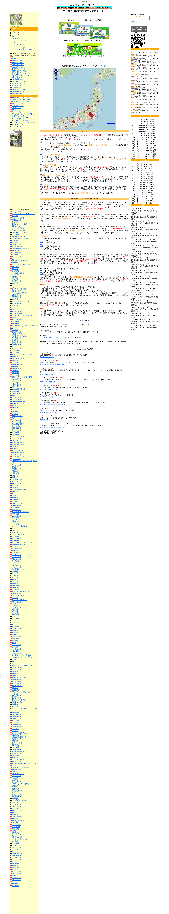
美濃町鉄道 (15, 712)
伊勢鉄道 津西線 (18, 403)
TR (13, 285)
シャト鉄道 (15, 275)
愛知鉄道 (15, 305)
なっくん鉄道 (16, 659)
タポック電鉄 (16, 506)
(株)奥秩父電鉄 (17, 743)
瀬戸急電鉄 (15, 757)
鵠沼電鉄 (15, 798)
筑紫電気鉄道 (16, 739)
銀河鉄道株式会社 (18, 790)
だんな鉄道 (15, 271)
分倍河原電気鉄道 (18, 867)
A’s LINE (15, 851)
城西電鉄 (15, 786)
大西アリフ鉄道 (17, 416)
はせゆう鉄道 (16, 581)
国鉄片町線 (15, 651)
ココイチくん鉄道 (18, 589)
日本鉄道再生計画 (18, 273)
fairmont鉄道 (16, 845)
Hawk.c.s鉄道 (16, 426)
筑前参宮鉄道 (16, 679)
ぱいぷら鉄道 (16, 649)
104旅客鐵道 (16, 827)
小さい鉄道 (15, 720)
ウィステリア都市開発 (19, 289)
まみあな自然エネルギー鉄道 (22, 665)
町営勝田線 (15, 729)
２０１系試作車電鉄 (19, 489)
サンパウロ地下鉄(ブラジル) (21, 126)
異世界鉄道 (15, 324)
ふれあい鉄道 (16, 332)
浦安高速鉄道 (16, 861)
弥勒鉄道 (15, 610)
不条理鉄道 (15, 755)
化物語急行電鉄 (17, 810)
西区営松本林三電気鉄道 (20, 512)
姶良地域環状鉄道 (18, 452)
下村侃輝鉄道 (16, 338)
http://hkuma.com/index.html (49, 412)
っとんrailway (16, 565)
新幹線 (14, 59)
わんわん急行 (16, 825)
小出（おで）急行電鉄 (19, 700)
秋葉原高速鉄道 (17, 735)
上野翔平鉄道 (16, 242)
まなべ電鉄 (15, 551)
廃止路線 (15, 360)
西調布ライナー (17, 636)
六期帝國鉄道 (16, 725)
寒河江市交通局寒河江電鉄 (21, 591)
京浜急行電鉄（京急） (19, 73)
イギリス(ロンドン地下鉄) (21, 118)
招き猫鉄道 (15, 863)
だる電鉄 (15, 647)
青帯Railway (16, 226)
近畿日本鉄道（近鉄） (19, 81)
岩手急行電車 (16, 369)
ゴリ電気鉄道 (16, 804)
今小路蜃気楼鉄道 (18, 751)
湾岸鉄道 (15, 367)
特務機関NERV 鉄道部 (19, 401)
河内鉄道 (15, 532)
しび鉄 (14, 563)
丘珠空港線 (15, 823)
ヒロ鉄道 (15, 383)
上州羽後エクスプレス (19, 677)
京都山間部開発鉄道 (19, 236)
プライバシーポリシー (19, 40)
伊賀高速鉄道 (16, 277)
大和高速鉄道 (16, 469)
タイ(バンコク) (17, 112)
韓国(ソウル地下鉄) (18, 116)
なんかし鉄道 (16, 847)
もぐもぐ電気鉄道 (18, 228)
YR (13, 287)
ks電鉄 (14, 604)
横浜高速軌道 (16, 696)
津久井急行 (15, 641)
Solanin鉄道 (15, 585)
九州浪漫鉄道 (16, 220)
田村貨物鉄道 (16, 430)
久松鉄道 (15, 530)
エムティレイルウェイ (19, 600)
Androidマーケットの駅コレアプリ (54, 337)
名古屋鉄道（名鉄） (19, 79)
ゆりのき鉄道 (16, 244)
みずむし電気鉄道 (18, 436)
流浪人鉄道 (15, 522)
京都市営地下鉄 (17, 364)
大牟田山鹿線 (16, 344)
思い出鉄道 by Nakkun (19, 336)
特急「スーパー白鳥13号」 (21, 692)
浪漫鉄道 (15, 356)
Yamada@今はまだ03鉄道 (20, 232)
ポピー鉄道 (15, 267)
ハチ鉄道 (15, 849)
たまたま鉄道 (16, 516)
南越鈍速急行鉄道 (18, 444)
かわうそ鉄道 (16, 645)
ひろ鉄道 (15, 309)
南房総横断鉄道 (17, 342)
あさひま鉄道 (16, 722)
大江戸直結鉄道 (17, 319)
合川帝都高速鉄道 (18, 853)
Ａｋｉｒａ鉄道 (17, 257)
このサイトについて (19, 34)
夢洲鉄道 (15, 583)
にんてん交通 (16, 397)
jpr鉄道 (14, 495)
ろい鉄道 (15, 802)
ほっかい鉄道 (16, 465)
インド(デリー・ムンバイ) (21, 120)
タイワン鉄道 (16, 348)
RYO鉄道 (15, 346)
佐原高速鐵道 (16, 770)
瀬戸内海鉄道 (16, 634)
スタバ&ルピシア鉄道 (19, 293)
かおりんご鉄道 (17, 669)
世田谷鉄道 (15, 473)
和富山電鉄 (15, 446)
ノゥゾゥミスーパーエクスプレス (23, 214)
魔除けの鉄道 (16, 602)
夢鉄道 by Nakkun (18, 334)
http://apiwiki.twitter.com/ (48, 374)
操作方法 (15, 36)
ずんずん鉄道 (16, 871)
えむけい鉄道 (16, 422)
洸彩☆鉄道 (15, 639)
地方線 (14, 620)
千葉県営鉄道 (16, 753)
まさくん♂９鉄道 (18, 450)
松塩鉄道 (15, 688)
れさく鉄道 (15, 886)
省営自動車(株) (17, 745)
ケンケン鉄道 (16, 808)
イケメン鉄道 (16, 835)
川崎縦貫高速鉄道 (18, 821)
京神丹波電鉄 (16, 483)
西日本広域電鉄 (17, 702)
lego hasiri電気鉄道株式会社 (21, 265)
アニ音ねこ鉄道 (17, 548)
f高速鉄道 (15, 362)
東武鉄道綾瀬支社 (18, 246)
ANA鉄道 (15, 598)
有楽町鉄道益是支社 (19, 389)
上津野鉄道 (15, 833)
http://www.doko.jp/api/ (47, 382)
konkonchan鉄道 (17, 653)
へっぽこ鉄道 (16, 761)
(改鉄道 (14, 772)
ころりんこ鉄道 (17, 567)
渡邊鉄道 (15, 269)
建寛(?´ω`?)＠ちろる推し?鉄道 (22, 377)
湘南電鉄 (15, 571)
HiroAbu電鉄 (16, 624)
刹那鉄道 (15, 497)
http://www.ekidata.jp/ (47, 357)
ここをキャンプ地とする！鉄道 (23, 315)
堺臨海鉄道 (15, 626)
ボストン (15, 110)
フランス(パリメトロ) (19, 124)
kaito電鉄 (15, 499)
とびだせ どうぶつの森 (24, 49)
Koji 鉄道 (15, 414)
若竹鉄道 (15, 481)
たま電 (14, 410)
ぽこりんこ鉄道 (17, 859)
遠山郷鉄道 (15, 540)
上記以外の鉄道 (17, 93)
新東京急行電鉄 (17, 479)
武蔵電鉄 (15, 841)
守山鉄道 (15, 448)
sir (12, 493)
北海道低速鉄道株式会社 (20, 248)
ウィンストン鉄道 (18, 596)
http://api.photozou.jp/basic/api (49, 397)
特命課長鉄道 (16, 299)
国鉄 (13, 661)
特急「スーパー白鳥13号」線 (22, 354)
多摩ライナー (16, 622)
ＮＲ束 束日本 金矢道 (20, 839)
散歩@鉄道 (15, 491)
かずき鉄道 (15, 432)
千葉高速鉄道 (16, 782)
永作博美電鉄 (16, 698)
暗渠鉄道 (15, 884)
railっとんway (16, 538)
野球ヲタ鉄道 (16, 587)
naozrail (14, 882)
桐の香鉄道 (15, 536)
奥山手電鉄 (15, 340)
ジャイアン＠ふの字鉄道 (20, 301)
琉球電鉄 (15, 471)
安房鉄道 (15, 741)
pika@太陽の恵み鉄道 (19, 800)
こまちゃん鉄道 (17, 667)
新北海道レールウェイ (19, 569)
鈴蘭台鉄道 (15, 391)
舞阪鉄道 (15, 577)
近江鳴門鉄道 (16, 501)
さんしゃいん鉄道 (18, 218)
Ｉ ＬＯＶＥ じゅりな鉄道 (22, 542)
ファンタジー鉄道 (18, 759)
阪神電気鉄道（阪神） (19, 89)
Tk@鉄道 (15, 475)
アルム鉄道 (15, 561)
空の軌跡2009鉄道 (18, 424)
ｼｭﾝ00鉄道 (15, 694)
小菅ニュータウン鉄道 (19, 224)
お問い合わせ (16, 44)
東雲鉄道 (15, 706)
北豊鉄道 (15, 606)
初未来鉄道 (15, 508)
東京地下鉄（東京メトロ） (21, 75)
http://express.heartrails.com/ (49, 389)
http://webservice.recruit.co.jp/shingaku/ (52, 427)
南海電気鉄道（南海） (19, 83)
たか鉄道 (15, 675)
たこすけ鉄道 (16, 379)
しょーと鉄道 (16, 381)
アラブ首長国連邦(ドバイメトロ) (23, 114)
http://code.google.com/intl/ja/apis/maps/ (52, 364)
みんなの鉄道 (16, 212)
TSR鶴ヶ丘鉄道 (17, 313)
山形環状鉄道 (16, 704)
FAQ (13, 42)
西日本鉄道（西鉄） (19, 91)
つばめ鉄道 (15, 618)
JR (12, 57)
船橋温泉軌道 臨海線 (19, 737)
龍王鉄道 (15, 731)
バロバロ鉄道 (16, 880)
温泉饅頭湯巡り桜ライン (20, 260)
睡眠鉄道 (15, 630)
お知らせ (15, 32)
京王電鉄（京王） (18, 67)
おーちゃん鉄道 (17, 311)
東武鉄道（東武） (18, 61)
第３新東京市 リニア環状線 (21, 655)
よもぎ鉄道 (15, 792)
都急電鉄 (15, 467)
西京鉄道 (15, 317)
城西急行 (15, 780)
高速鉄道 (15, 673)
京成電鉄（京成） (18, 65)
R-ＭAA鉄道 (16, 393)
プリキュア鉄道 (17, 628)
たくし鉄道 (15, 352)
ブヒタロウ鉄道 (17, 874)
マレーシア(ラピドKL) (19, 104)
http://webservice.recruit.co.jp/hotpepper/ (53, 404)
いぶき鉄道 (15, 350)
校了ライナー (16, 307)
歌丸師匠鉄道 (16, 857)
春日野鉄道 (15, 614)
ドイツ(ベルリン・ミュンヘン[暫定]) (24, 122)
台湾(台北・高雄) (18, 106)
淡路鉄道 (15, 671)
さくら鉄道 (15, 524)
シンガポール (16, 108)
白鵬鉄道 (15, 395)
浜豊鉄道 (15, 263)
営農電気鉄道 (16, 510)
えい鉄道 (15, 283)
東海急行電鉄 (16, 303)
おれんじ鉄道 (16, 608)
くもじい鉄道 (16, 616)
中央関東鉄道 (16, 559)
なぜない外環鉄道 (18, 399)
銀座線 (14, 643)
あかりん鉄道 (16, 420)
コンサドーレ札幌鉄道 (19, 526)
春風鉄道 (15, 387)
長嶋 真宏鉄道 (17, 428)
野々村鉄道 (15, 234)
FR (13, 259)
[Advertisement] (24, 178)
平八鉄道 (15, 546)
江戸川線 (15, 240)
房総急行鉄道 (16, 407)
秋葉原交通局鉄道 (18, 358)
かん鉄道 (15, 869)
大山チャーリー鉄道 (19, 230)
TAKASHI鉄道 (17, 455)
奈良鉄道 (15, 412)
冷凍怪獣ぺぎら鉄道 (19, 544)
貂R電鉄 (14, 812)
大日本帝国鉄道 (17, 749)
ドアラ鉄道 (15, 553)
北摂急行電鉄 (16, 385)
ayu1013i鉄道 (16, 459)
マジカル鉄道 (16, 718)
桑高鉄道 (15, 222)
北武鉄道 (15, 255)
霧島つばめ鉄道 (17, 855)
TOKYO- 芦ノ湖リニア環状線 (22, 657)
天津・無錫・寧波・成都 (20, 102)
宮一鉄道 (15, 573)
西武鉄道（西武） (18, 63)
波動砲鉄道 (15, 434)
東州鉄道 (15, 477)
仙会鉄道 (15, 330)
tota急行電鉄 (16, 575)
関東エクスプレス (18, 774)
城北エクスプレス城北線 (20, 767)
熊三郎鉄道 (15, 322)
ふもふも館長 (16, 794)
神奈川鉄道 (15, 829)
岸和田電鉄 (15, 371)
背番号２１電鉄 (17, 837)
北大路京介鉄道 (17, 727)
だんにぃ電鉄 (16, 557)
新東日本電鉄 (16, 438)
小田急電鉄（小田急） (19, 69)
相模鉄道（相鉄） (18, 77)
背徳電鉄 (15, 778)
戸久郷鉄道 (15, 843)
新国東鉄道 (15, 690)
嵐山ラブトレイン (18, 442)
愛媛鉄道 (15, 405)
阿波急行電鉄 (16, 716)
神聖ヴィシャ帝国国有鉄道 (21, 784)
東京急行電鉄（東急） (19, 71)
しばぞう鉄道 (16, 776)
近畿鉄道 (15, 876)
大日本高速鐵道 (17, 686)
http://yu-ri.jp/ (44, 420)
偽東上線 (15, 487)
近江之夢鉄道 (16, 297)
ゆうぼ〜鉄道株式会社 (19, 733)
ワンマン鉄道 (16, 878)
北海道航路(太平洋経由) (20, 238)
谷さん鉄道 (15, 747)
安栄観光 (15, 663)
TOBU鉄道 (15, 514)
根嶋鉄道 (15, 865)
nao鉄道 (14, 520)
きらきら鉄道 (16, 440)
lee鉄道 (14, 831)
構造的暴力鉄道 (17, 684)
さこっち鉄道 (16, 485)
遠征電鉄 (15, 216)
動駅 (105, 66)
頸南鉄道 (15, 279)
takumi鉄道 (15, 375)
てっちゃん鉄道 (17, 682)
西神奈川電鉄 (16, 291)
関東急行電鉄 (16, 714)
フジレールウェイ (18, 418)
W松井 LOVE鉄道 (18, 534)
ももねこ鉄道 (16, 528)
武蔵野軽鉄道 (16, 252)
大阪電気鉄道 (16, 632)
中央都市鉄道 (16, 594)
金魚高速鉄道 (16, 281)
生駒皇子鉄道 (16, 579)
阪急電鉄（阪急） (18, 87)
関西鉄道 (15, 814)
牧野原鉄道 (15, 373)
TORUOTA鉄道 (17, 503)
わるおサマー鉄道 (18, 457)
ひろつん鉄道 (16, 555)
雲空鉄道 (15, 612)
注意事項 (15, 38)
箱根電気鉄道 (16, 295)
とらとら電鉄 (16, 806)
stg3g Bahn (15, 788)
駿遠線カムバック (18, 250)
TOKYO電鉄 (16, 518)
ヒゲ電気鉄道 (16, 818)
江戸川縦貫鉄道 (17, 816)
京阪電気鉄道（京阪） (19, 85)
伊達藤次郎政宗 (17, 796)
